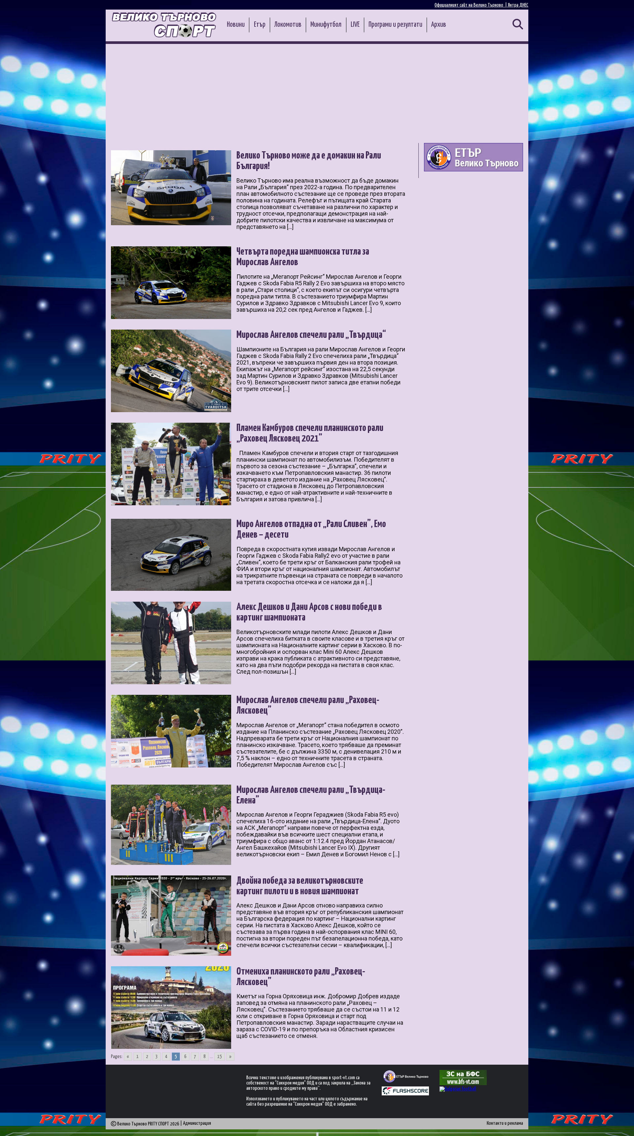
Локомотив (287, 24)
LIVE (355, 24)
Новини (236, 24)
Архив (438, 24)
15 (219, 1056)
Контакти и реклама (505, 1123)
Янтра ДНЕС (518, 5)
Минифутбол (325, 24)
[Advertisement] (317, 93)
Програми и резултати (395, 24)
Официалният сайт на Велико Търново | (471, 5)
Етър (259, 24)
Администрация (197, 1123)
